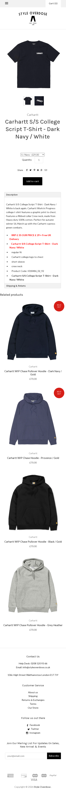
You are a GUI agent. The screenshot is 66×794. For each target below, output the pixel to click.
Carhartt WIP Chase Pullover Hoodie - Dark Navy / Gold (33, 373)
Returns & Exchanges (33, 699)
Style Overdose (42, 786)
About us (33, 692)
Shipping (33, 696)
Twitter (35, 728)
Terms (33, 703)
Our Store (33, 707)
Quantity (27, 159)
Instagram (34, 732)
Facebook (35, 724)
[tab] (32, 194)
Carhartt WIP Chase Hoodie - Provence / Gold (33, 457)
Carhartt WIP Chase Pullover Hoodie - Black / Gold (33, 541)
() (53, 3)
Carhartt (32, 114)
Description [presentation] (12, 194)
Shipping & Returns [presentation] (16, 286)
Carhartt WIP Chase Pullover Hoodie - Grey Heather (33, 625)
